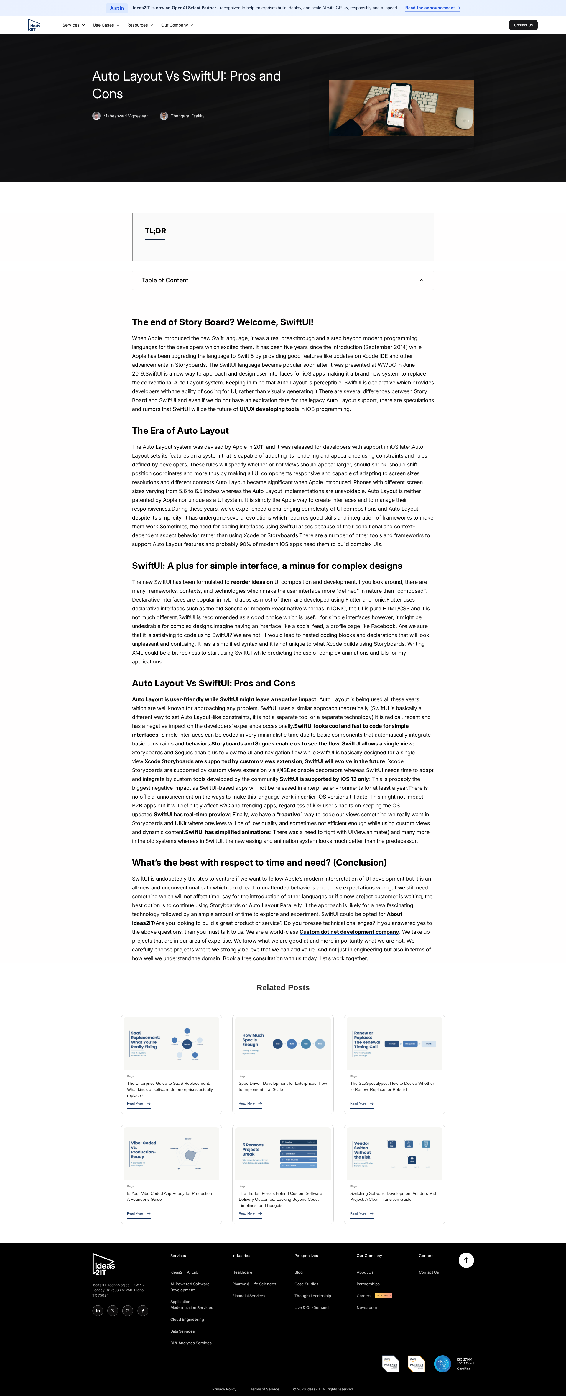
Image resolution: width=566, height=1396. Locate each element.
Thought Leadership (312, 1295)
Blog (298, 1272)
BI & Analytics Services (191, 1343)
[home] (34, 25)
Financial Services (248, 1295)
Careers (364, 1295)
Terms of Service (264, 1389)
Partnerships (368, 1284)
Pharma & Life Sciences (254, 1284)
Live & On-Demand (311, 1307)
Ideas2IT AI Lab (184, 1272)
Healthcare (242, 1272)
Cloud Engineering (187, 1319)
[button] (74, 25)
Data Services (182, 1331)
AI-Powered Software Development (190, 1287)
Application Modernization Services (191, 1304)
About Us (365, 1272)
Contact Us (429, 1272)
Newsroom (367, 1307)
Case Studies (306, 1284)
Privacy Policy (224, 1389)
